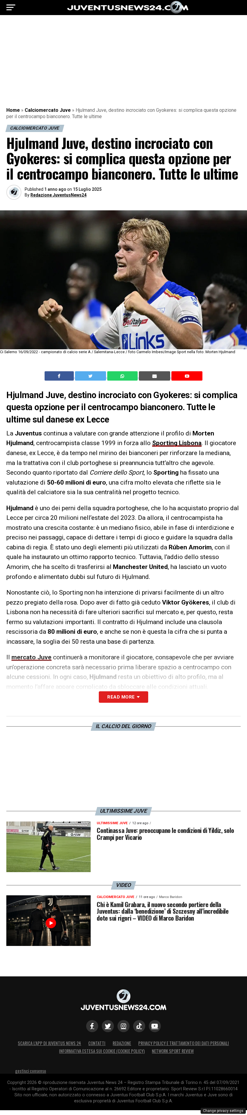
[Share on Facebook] (60, 376)
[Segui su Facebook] (92, 1026)
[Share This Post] (123, 376)
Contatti (96, 1043)
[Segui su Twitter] (108, 1026)
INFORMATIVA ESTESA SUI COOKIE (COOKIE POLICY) (102, 1051)
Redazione (122, 1043)
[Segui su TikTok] (139, 1026)
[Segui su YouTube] (155, 1026)
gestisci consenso (30, 1071)
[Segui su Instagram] (123, 1026)
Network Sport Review (173, 1051)
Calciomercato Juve (48, 110)
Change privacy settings (223, 1111)
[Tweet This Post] (91, 376)
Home (13, 110)
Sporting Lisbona (177, 443)
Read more (121, 697)
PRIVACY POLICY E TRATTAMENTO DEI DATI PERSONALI (183, 1043)
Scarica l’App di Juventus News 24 (49, 1043)
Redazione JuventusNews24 (58, 195)
